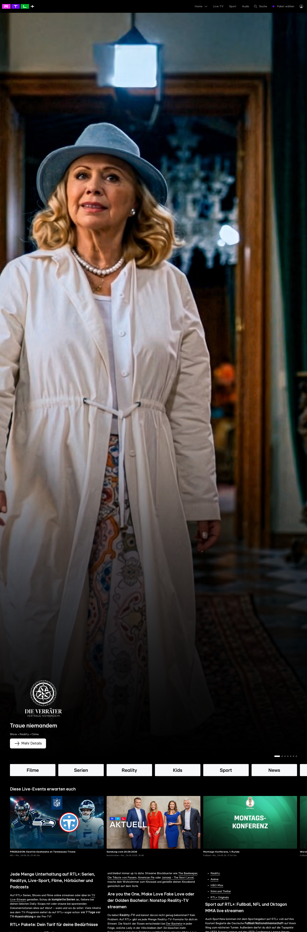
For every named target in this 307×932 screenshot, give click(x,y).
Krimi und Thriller (221, 891)
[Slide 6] (293, 756)
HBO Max (217, 885)
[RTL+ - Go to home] (18, 6)
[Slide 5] (290, 756)
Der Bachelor (174, 923)
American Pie (146, 877)
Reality (215, 873)
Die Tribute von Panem (121, 877)
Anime (215, 879)
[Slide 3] (285, 756)
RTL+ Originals (220, 897)
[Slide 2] (282, 756)
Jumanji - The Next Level (178, 877)
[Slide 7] (296, 756)
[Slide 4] (288, 756)
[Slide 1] (277, 756)
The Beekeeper (187, 873)
